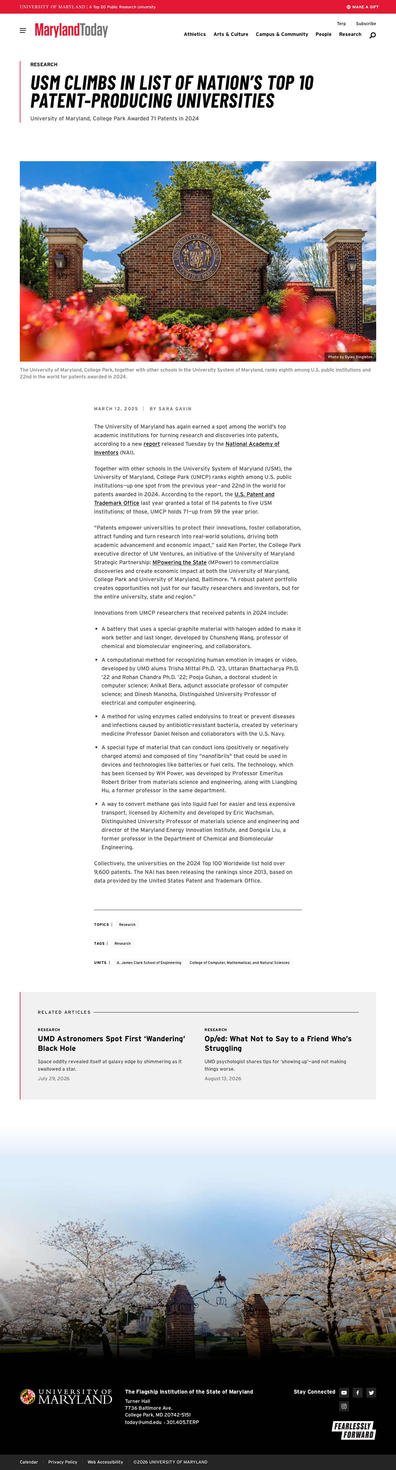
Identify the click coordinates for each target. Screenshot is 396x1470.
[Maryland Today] (71, 30)
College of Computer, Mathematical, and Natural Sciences (240, 962)
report (152, 444)
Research (127, 924)
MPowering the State (180, 562)
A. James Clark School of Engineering (149, 962)
